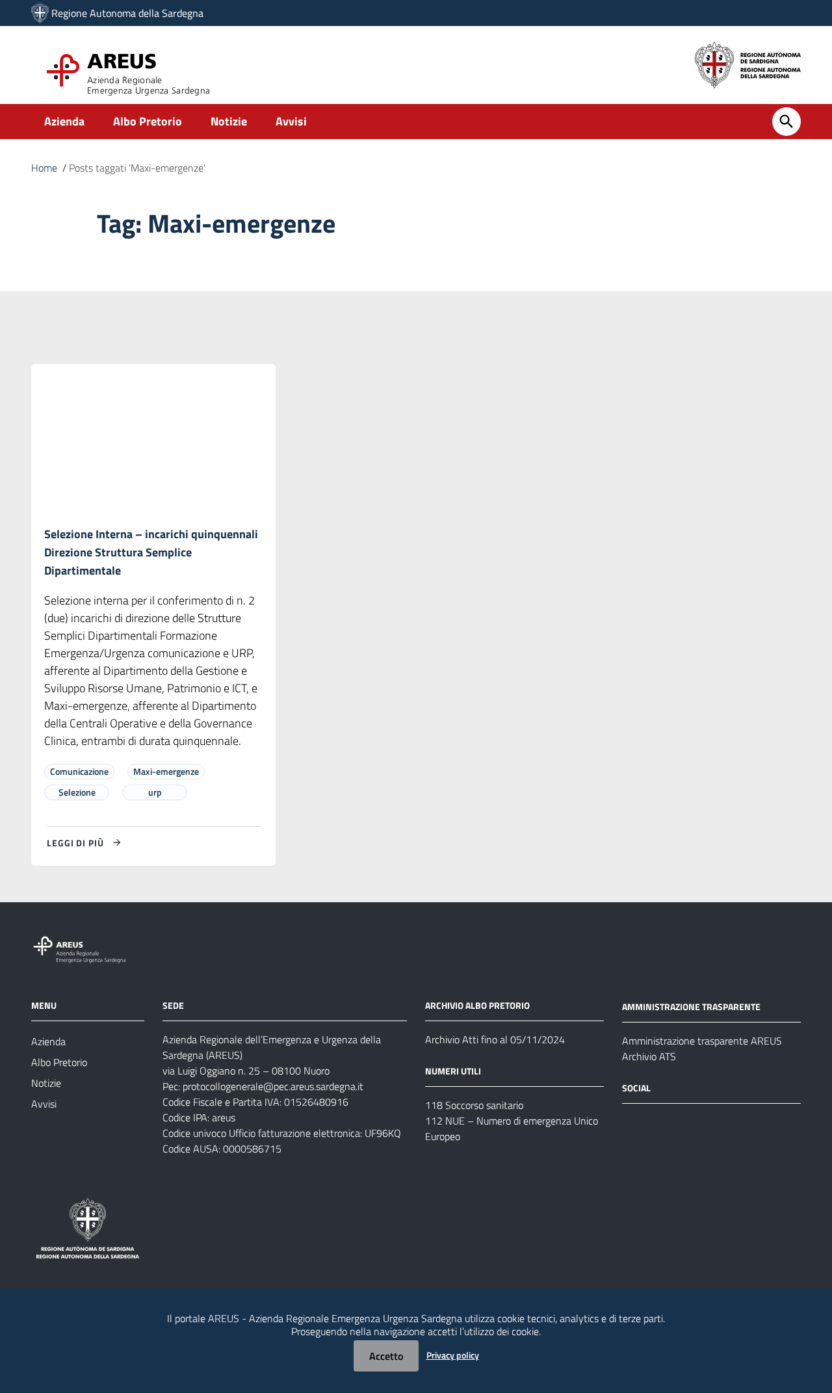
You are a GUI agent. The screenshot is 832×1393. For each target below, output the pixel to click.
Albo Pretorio (147, 121)
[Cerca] (786, 121)
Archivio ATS (649, 1056)
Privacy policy (452, 1355)
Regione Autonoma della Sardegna (127, 13)
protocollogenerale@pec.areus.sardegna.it (273, 1086)
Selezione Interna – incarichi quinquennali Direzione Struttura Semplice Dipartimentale (151, 552)
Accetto (386, 1356)
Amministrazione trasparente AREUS (702, 1040)
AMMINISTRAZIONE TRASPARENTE (691, 1006)
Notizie (229, 121)
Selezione (77, 792)
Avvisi (291, 121)
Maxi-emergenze (166, 771)
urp (155, 792)
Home (44, 168)
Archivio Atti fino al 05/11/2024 (495, 1039)
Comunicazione (79, 771)
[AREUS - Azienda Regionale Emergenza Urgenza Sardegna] (40, 13)
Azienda (64, 121)
